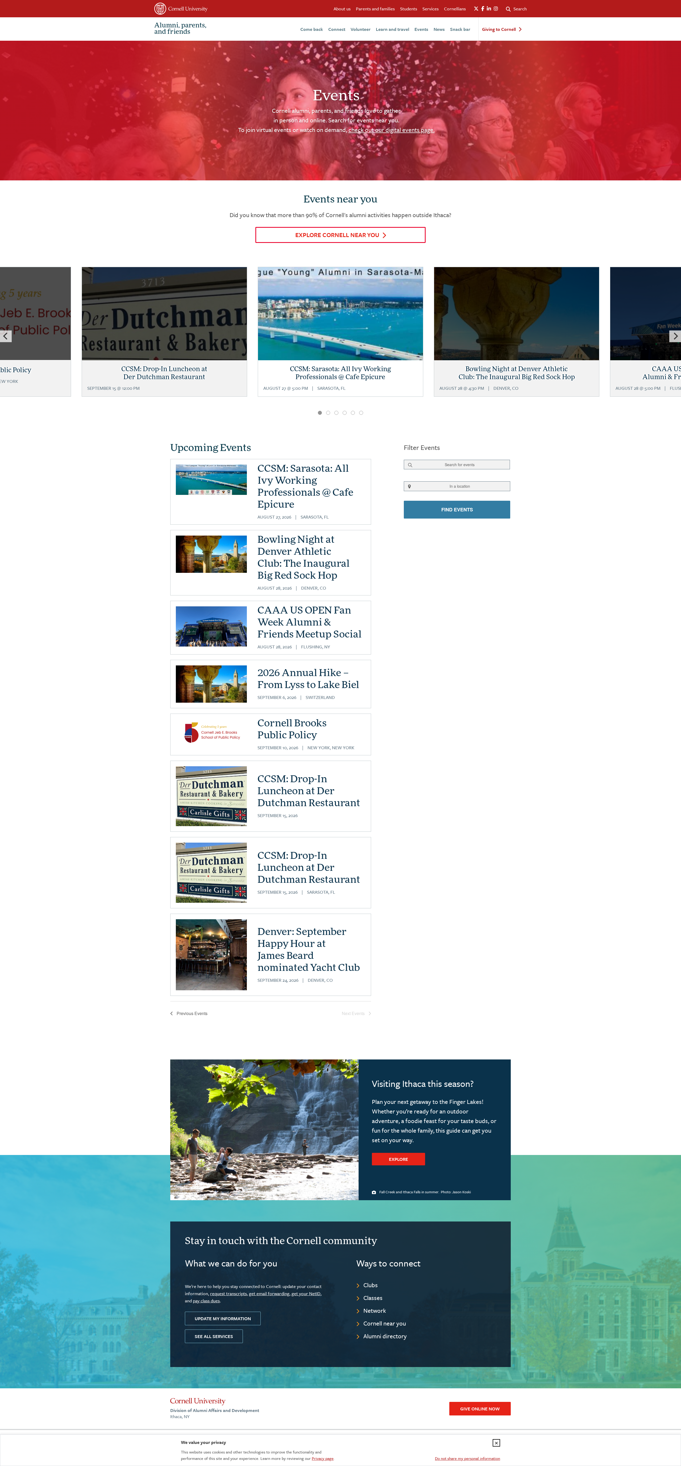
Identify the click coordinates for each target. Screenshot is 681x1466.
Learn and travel (392, 29)
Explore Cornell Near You (337, 234)
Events (421, 29)
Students (408, 8)
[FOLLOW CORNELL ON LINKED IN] (489, 8)
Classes (373, 1297)
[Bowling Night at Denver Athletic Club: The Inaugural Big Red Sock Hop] (211, 554)
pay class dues (206, 1300)
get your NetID (306, 1293)
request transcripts (228, 1293)
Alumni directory (385, 1336)
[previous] (6, 336)
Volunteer (361, 29)
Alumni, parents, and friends (180, 29)
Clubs (370, 1285)
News (439, 29)
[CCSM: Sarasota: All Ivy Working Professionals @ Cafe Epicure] (340, 337)
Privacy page (323, 1458)
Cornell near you (384, 1323)
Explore (398, 1159)
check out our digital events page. (391, 129)
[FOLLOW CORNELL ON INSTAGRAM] (496, 8)
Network (374, 1310)
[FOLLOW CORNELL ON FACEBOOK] (482, 8)
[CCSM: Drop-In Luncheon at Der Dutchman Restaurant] (211, 796)
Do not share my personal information (467, 1458)
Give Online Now (480, 1408)
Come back (311, 29)
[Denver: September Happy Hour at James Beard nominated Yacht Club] (211, 954)
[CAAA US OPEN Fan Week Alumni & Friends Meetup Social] (211, 626)
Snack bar (460, 29)
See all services (214, 1336)
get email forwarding (269, 1293)
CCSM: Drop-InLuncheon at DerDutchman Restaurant (309, 792)
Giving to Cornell (499, 29)
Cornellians (455, 8)
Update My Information (223, 1318)
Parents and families (375, 8)
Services (430, 8)
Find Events (457, 509)
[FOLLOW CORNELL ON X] (476, 8)
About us (342, 8)
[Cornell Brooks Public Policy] (211, 732)
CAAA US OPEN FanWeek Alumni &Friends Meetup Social (310, 623)
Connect (336, 29)
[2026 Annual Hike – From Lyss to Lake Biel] (211, 684)
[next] (675, 336)
